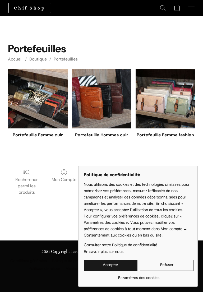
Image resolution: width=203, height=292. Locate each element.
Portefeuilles (66, 59)
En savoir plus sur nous (103, 252)
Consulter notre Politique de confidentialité (120, 245)
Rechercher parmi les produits (26, 186)
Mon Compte (64, 179)
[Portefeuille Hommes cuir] (101, 98)
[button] (29, 8)
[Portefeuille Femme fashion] (165, 98)
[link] (138, 276)
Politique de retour (44, 269)
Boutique (38, 59)
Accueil (15, 59)
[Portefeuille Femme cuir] (37, 98)
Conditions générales (28, 261)
